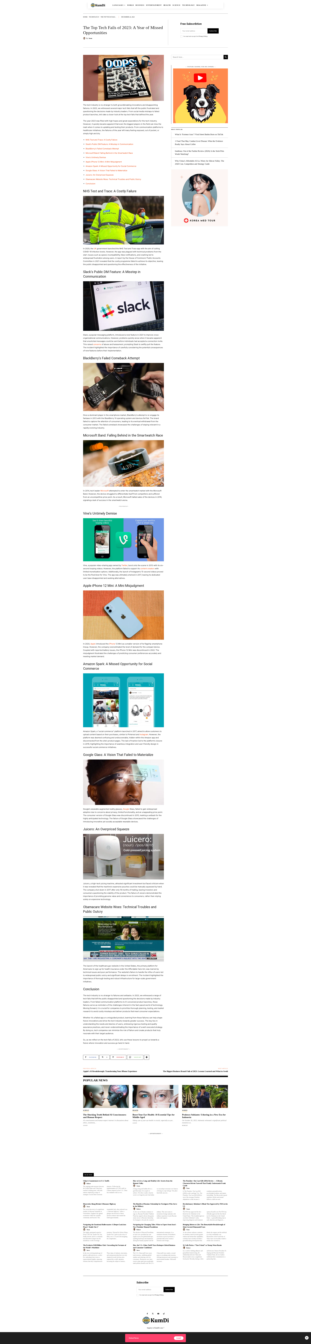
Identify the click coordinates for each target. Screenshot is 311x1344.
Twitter (124, 565)
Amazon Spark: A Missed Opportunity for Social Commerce (111, 166)
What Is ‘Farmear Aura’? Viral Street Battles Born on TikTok (199, 134)
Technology (94, 17)
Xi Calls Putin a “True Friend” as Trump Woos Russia (202, 1245)
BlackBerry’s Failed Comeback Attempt (102, 148)
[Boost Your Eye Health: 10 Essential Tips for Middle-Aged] (155, 1096)
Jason (90, 38)
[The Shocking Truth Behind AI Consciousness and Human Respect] (106, 1096)
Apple (93, 644)
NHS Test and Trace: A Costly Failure (101, 140)
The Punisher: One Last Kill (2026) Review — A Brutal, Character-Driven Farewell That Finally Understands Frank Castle (204, 1183)
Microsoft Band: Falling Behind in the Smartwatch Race (109, 153)
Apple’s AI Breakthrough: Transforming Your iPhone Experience (110, 1071)
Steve (88, 1250)
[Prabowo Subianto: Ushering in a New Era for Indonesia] (205, 1096)
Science (86, 1110)
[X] (153, 1314)
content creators (147, 568)
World (184, 1110)
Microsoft (104, 491)
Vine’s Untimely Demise (96, 157)
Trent (188, 1188)
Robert (185, 1125)
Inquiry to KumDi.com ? (155, 1328)
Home (85, 17)
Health (135, 1110)
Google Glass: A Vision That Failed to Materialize (106, 170)
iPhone (112, 644)
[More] (146, 1057)
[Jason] (84, 38)
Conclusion (90, 183)
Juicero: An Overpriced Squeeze (100, 175)
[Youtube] (158, 1314)
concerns (97, 344)
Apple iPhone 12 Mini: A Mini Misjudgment (104, 162)
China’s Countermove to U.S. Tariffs (96, 1181)
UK (95, 248)
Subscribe (213, 31)
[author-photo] (84, 1183)
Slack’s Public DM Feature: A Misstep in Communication (109, 144)
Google (126, 809)
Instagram (144, 734)
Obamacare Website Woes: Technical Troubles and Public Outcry (113, 179)
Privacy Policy (203, 36)
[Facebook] (147, 1314)
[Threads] (164, 1314)
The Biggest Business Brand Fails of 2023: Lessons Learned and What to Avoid (195, 1071)
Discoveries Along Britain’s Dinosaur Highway (99, 1204)
